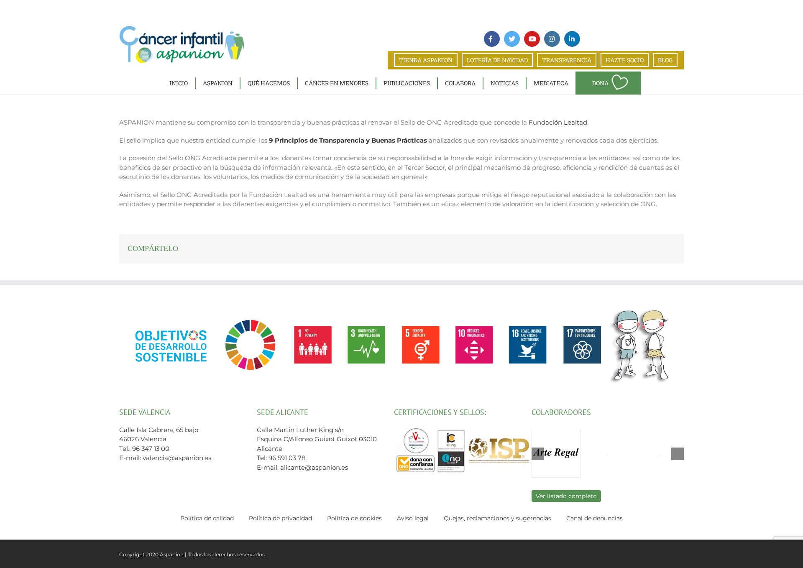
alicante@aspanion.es (314, 467)
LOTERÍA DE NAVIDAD (497, 60)
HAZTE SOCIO (625, 60)
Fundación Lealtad (558, 122)
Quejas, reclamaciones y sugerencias (497, 518)
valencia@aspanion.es (177, 458)
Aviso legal (413, 518)
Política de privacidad (280, 518)
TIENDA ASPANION (426, 60)
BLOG (665, 60)
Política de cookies (354, 518)
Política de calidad (207, 518)
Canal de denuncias (594, 518)
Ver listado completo (566, 496)
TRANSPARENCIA (566, 60)
